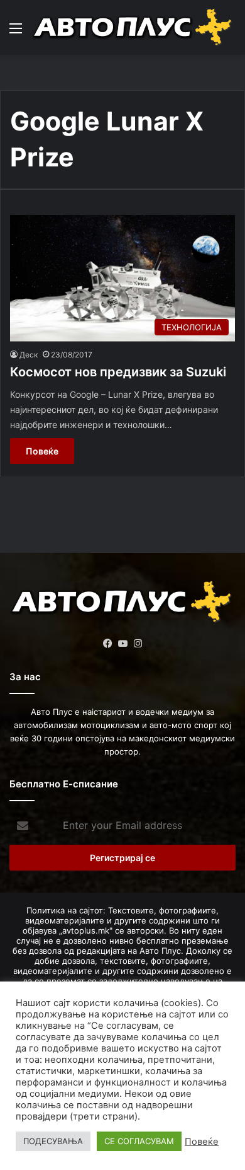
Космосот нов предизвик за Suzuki (118, 371)
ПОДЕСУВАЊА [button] (53, 1141)
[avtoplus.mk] (133, 27)
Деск (28, 354)
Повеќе (42, 451)
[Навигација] (15, 32)
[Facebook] (107, 643)
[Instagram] (137, 643)
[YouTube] (122, 643)
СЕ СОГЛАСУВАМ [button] (139, 1141)
